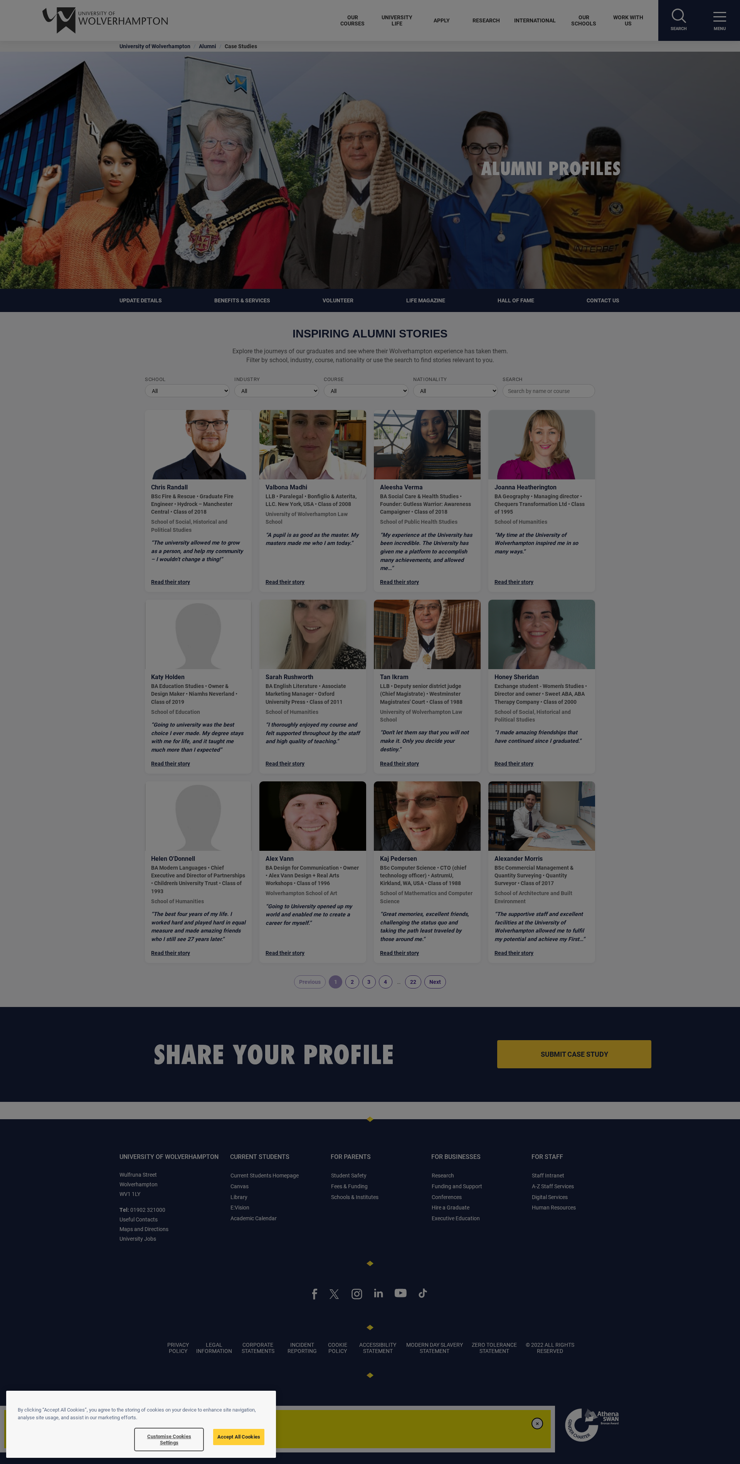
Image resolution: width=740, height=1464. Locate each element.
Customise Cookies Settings (169, 1439)
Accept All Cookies (238, 1436)
